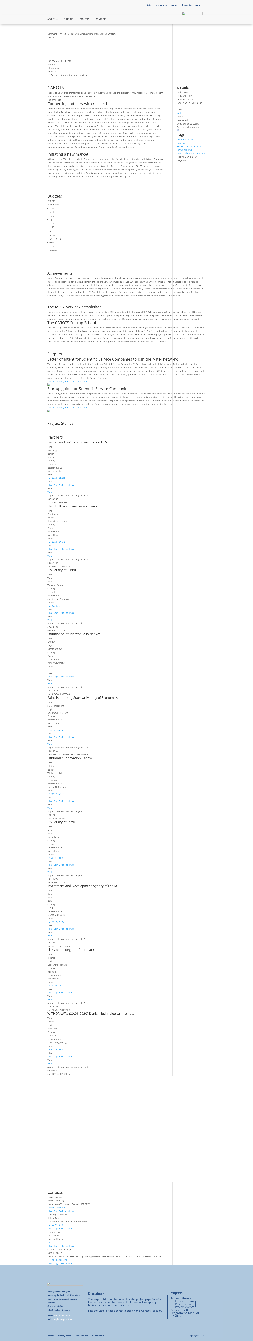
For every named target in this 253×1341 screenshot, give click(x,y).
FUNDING (68, 19)
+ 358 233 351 (54, 605)
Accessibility (82, 1336)
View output (53, 381)
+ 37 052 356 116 (55, 794)
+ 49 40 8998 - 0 (55, 1225)
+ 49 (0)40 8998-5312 (57, 1259)
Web (49, 492)
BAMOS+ (177, 1316)
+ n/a (49, 1242)
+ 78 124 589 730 (55, 730)
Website (181, 113)
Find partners (161, 5)
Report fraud (98, 1336)
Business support (185, 139)
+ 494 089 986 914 (56, 542)
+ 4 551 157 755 (55, 985)
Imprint (50, 1336)
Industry (181, 142)
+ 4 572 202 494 (55, 1049)
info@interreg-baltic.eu (62, 1319)
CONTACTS (100, 19)
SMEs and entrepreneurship (191, 153)
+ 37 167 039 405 (55, 921)
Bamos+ (175, 5)
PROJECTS (84, 19)
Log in (197, 5)
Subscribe (187, 5)
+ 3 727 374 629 (55, 858)
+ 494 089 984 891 (56, 478)
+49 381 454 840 (62, 1316)
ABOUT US (52, 19)
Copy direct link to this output (73, 381)
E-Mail (50, 485)
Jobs (149, 5)
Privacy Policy (64, 1336)
